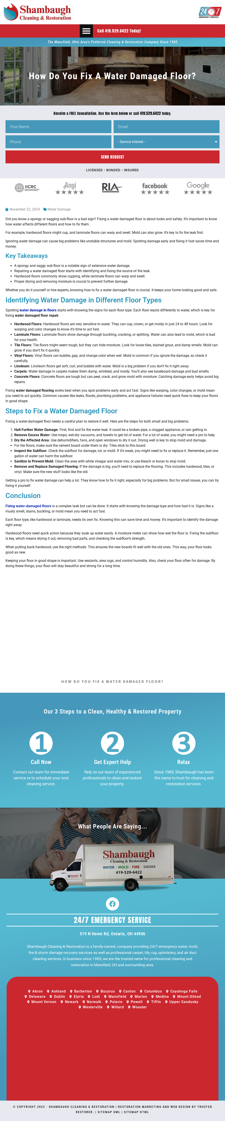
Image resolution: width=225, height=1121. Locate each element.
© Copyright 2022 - (31, 1107)
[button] (86, 30)
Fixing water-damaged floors (28, 506)
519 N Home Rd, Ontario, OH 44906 (112, 933)
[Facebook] (112, 903)
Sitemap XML (109, 1112)
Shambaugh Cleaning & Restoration (81, 1107)
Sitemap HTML (136, 1112)
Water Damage (59, 209)
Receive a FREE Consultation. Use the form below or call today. (112, 113)
